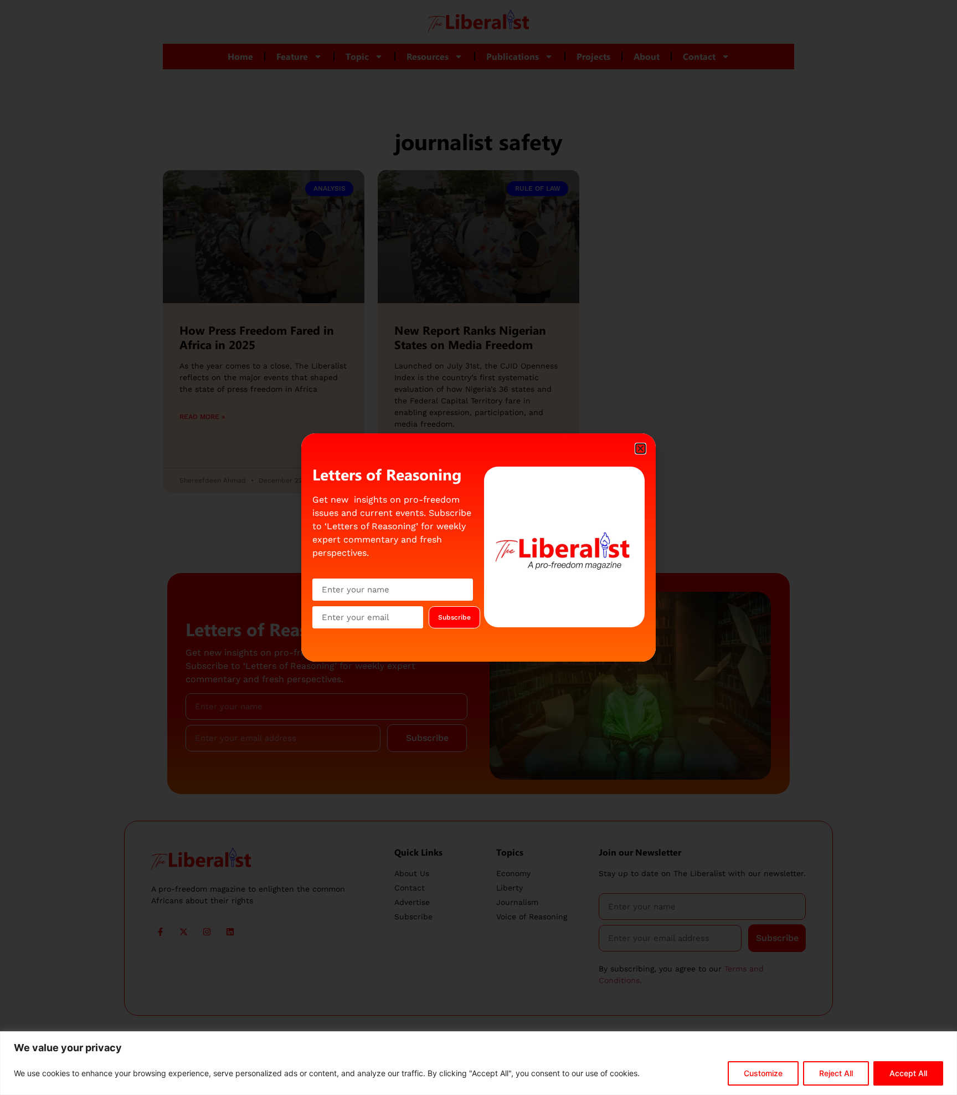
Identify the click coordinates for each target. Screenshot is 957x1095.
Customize (763, 1073)
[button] (640, 448)
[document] (478, 547)
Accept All (908, 1073)
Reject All (836, 1073)
